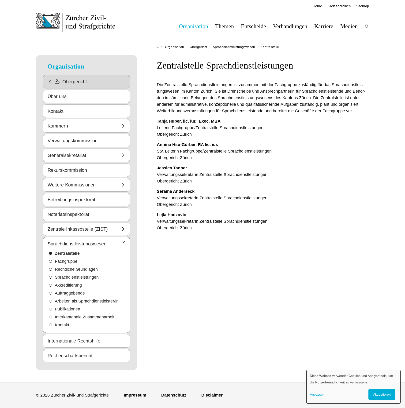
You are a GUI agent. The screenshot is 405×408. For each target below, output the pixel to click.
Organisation (193, 26)
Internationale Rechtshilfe (74, 340)
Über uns (57, 96)
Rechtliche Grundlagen (76, 269)
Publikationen (67, 309)
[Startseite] (158, 46)
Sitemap (362, 6)
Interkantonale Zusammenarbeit (84, 317)
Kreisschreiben (339, 6)
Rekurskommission (67, 170)
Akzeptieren (382, 394)
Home (317, 6)
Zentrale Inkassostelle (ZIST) (78, 229)
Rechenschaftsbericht (70, 355)
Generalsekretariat (67, 155)
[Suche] (367, 26)
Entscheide (253, 26)
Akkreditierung (68, 285)
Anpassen (317, 394)
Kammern (58, 125)
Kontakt (56, 111)
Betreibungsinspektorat (71, 199)
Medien (349, 26)
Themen (224, 26)
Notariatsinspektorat (68, 214)
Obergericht (198, 47)
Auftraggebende (70, 293)
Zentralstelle (270, 47)
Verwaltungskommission (73, 140)
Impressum (135, 395)
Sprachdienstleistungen (77, 277)
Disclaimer (212, 395)
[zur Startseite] (80, 22)
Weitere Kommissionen (72, 184)
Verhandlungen (290, 26)
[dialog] (353, 386)
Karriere (323, 26)
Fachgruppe (66, 261)
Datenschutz (173, 395)
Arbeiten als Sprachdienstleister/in (87, 301)
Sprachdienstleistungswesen (234, 47)
